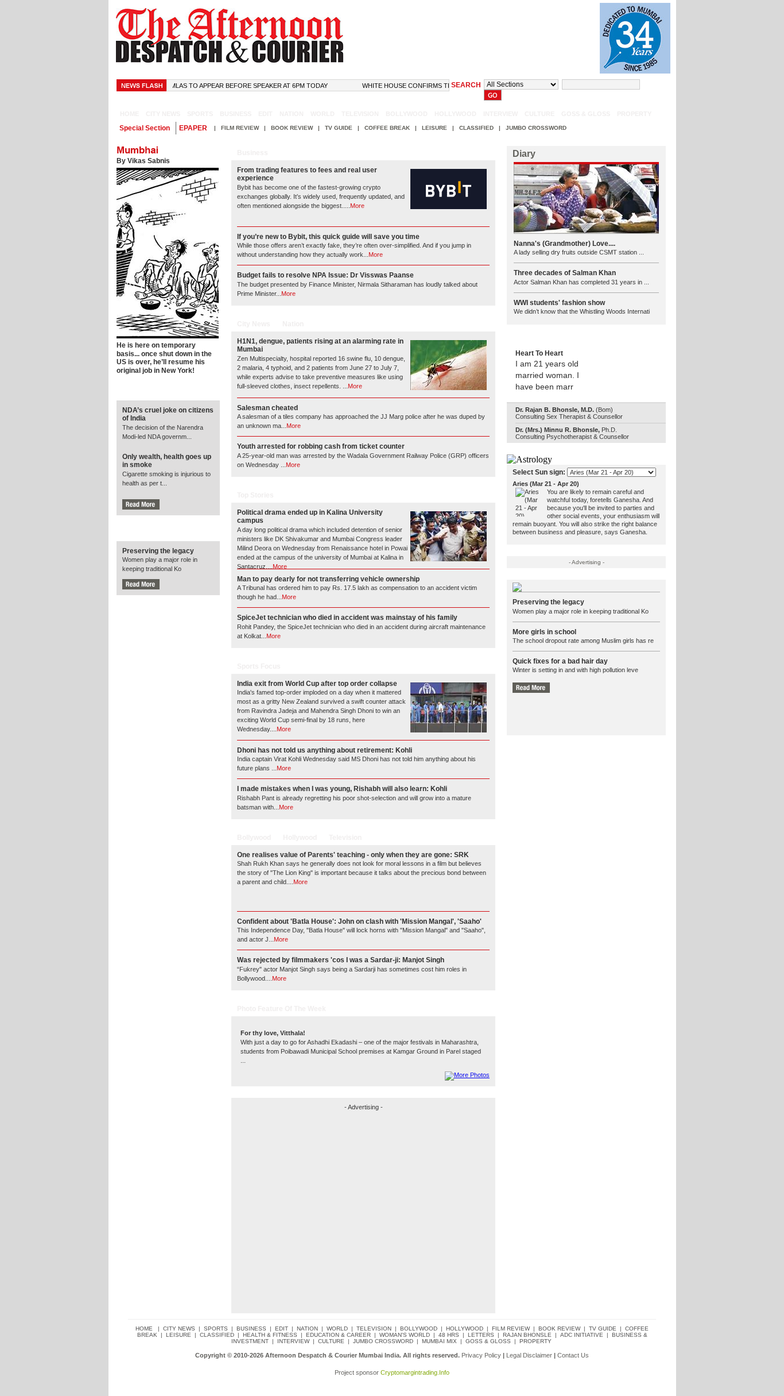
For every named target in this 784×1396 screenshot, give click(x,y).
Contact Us (573, 1355)
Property (634, 113)
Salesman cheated (267, 408)
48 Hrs (449, 1335)
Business (235, 113)
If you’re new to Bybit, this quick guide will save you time (328, 237)
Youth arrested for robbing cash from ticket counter (321, 446)
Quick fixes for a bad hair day (560, 661)
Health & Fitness (270, 1335)
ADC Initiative (581, 1335)
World (322, 113)
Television (360, 113)
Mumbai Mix (439, 1341)
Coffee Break (387, 128)
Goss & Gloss (586, 113)
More (357, 205)
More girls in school (544, 632)
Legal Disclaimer (529, 1355)
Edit (265, 113)
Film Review (240, 128)
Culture (539, 113)
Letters (481, 1335)
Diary (524, 154)
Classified (476, 128)
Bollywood (406, 113)
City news (163, 113)
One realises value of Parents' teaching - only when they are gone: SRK (353, 855)
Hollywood (455, 113)
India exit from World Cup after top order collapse (317, 684)
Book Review (291, 128)
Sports (200, 113)
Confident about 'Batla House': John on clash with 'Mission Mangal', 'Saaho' (359, 921)
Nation (291, 113)
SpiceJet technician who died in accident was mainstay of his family (347, 618)
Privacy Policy (481, 1355)
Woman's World (405, 1335)
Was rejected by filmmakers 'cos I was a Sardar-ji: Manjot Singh (340, 960)
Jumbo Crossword (536, 128)
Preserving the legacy (158, 551)
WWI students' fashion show (559, 303)
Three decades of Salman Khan (565, 273)
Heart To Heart (539, 353)
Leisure (434, 128)
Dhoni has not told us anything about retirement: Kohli (324, 750)
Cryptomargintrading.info (415, 1372)
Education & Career (338, 1335)
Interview (500, 113)
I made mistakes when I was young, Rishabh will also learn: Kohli (342, 789)
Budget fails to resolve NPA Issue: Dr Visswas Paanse (325, 275)
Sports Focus (259, 666)
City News (253, 324)
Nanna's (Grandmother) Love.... (564, 244)
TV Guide (338, 128)
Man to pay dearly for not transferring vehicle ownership (328, 579)
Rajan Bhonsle (527, 1335)
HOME (129, 113)
